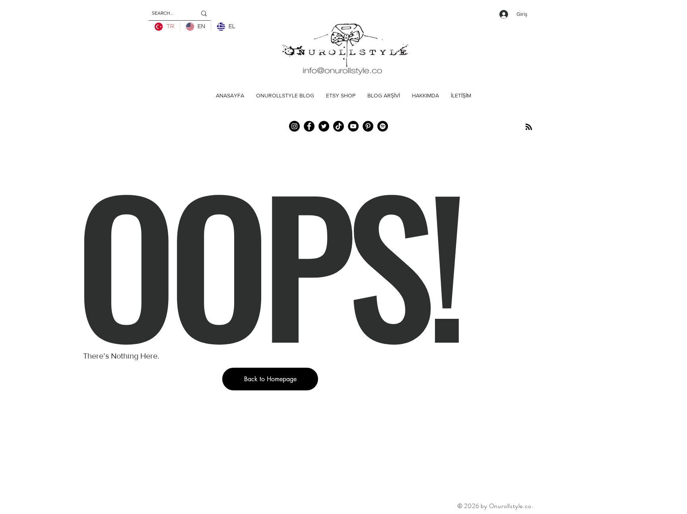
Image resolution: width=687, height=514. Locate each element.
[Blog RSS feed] (528, 127)
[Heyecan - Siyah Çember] (323, 126)
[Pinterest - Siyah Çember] (368, 126)
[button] (270, 379)
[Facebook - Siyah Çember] (309, 126)
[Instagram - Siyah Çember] (294, 126)
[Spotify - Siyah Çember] (382, 126)
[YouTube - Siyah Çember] (353, 126)
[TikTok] (338, 126)
